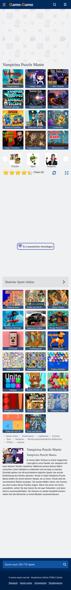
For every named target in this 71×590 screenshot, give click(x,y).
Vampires (19, 439)
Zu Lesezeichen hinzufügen (37, 246)
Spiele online (12, 436)
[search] (64, 564)
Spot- (8, 439)
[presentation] (5, 158)
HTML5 (9, 442)
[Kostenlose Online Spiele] (21, 4)
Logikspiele (43, 436)
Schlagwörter (40, 583)
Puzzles (56, 436)
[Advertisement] (32, 35)
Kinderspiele (28, 436)
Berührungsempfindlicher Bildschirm (44, 439)
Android (20, 442)
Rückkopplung (55, 583)
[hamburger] (4, 4)
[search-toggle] (54, 4)
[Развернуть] (66, 173)
